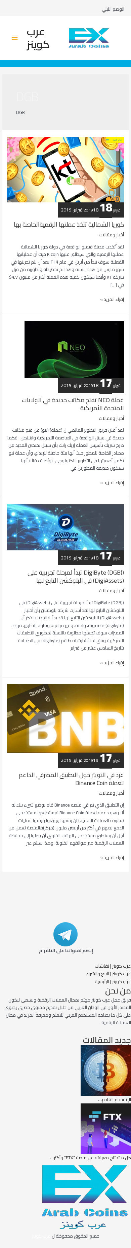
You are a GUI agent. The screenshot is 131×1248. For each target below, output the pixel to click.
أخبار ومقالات (111, 234)
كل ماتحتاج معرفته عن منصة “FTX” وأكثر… (90, 1157)
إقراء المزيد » (112, 299)
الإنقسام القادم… (114, 1099)
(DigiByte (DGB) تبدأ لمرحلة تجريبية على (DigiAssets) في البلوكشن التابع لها (76, 576)
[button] (113, 966)
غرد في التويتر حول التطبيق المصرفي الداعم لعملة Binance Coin (71, 778)
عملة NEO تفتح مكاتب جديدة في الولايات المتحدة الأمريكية (73, 404)
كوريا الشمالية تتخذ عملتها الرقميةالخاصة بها (69, 224)
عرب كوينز (38, 37)
